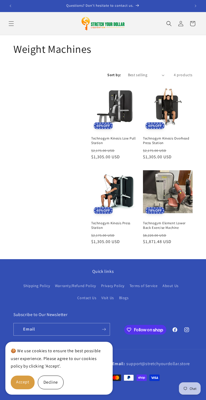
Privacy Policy (112, 285)
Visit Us (107, 297)
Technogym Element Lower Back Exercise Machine (164, 225)
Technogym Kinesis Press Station (110, 225)
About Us (171, 285)
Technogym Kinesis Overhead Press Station (166, 140)
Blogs (124, 297)
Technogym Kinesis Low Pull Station (113, 140)
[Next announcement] (195, 6)
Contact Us (86, 297)
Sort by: (114, 74)
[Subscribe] (104, 329)
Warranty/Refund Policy (75, 285)
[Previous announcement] (10, 6)
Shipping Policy (36, 285)
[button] (11, 24)
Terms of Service (144, 285)
